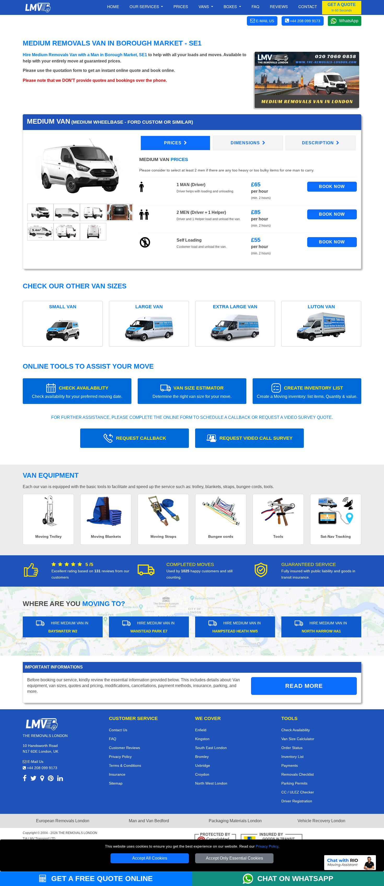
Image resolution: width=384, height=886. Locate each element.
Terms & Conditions (125, 765)
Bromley (202, 756)
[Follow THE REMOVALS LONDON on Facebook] (25, 779)
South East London (211, 748)
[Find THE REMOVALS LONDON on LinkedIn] (60, 779)
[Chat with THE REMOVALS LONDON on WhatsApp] (250, 878)
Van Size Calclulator (297, 739)
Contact (307, 6)
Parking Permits (294, 783)
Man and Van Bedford (149, 821)
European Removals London (62, 821)
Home (113, 6)
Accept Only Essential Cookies (234, 858)
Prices (180, 6)
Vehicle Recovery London (321, 821)
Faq (255, 6)
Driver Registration (296, 801)
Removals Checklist (297, 774)
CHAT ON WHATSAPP (295, 878)
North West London (211, 783)
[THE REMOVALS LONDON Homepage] (38, 7)
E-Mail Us (34, 761)
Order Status (291, 748)
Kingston (202, 739)
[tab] (40, 212)
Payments (289, 765)
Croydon (202, 774)
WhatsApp (348, 21)
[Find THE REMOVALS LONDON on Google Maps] (42, 779)
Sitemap (116, 783)
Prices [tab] (173, 143)
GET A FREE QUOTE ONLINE (101, 878)
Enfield (200, 730)
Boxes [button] (231, 6)
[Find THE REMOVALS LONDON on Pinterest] (51, 779)
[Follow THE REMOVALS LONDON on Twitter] (33, 779)
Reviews (279, 6)
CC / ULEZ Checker (297, 792)
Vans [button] (204, 6)
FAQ (112, 739)
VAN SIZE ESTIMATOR (192, 392)
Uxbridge (202, 765)
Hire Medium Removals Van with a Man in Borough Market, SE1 (85, 55)
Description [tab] (318, 143)
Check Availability (295, 730)
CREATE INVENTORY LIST (307, 392)
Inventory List (292, 756)
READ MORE (304, 686)
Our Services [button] (145, 6)
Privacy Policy (267, 846)
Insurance (117, 774)
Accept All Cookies (149, 858)
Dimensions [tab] (246, 143)
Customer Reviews (124, 748)
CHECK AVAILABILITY (77, 392)
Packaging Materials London (235, 821)
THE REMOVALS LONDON (78, 833)
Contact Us (118, 730)
